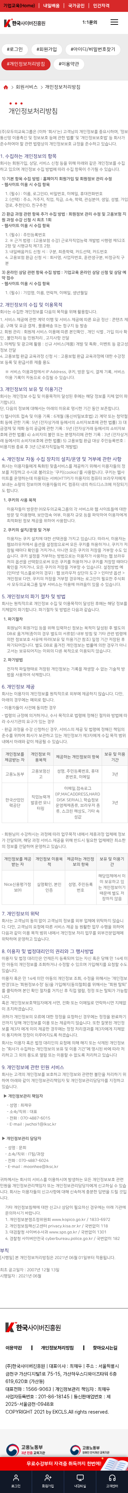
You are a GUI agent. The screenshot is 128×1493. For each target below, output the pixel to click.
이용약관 (70, 64)
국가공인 (76, 5)
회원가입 (48, 49)
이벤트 (69, 17)
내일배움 (51, 5)
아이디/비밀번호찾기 (94, 49)
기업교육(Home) (19, 5)
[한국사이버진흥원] (32, 1327)
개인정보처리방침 (27, 64)
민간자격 (101, 5)
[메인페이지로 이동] (24, 23)
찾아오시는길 (105, 1348)
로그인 (16, 49)
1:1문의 (89, 22)
